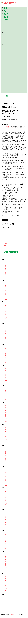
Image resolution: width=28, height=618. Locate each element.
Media (6, 13)
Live (5, 10)
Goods (6, 16)
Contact (6, 19)
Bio (5, 12)
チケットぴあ (7, 126)
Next (5, 245)
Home (5, 7)
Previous (6, 243)
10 (6, 275)
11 (5, 276)
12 (6, 277)
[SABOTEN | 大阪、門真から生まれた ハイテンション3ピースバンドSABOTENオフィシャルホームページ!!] (10, 3)
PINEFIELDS (13, 614)
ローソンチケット (8, 127)
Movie (6, 17)
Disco (5, 15)
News (5, 9)
